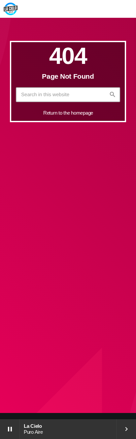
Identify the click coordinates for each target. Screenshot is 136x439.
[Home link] (10, 8)
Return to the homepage (68, 113)
